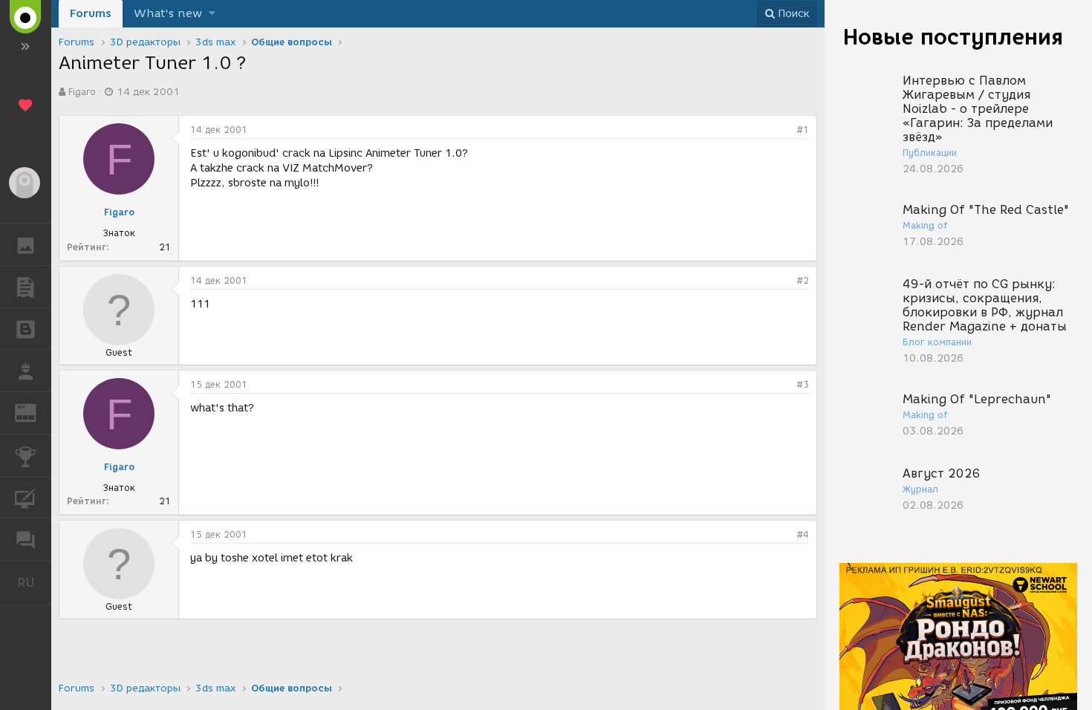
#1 (803, 129)
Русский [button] (34, 582)
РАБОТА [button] (25, 370)
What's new (168, 13)
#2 (803, 280)
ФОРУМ (25, 539)
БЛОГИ (25, 329)
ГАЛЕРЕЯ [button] (25, 244)
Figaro (82, 91)
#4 (803, 534)
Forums (90, 13)
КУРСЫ (25, 497)
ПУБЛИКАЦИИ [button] (25, 286)
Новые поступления (953, 37)
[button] (212, 13)
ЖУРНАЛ (34, 412)
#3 (803, 384)
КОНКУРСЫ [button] (25, 455)
